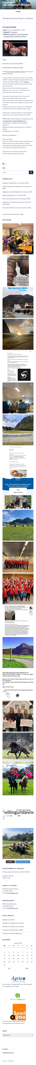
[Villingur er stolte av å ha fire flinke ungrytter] (18, 748)
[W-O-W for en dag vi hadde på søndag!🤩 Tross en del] (18, 238)
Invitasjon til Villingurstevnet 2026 (13, 930)
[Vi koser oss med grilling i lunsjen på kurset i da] (18, 843)
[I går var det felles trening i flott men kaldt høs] (18, 334)
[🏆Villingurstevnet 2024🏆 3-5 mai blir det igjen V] (18, 811)
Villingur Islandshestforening (17, 3)
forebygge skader (8, 36)
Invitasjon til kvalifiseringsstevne (12, 933)
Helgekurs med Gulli (8, 183)
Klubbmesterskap (8, 195)
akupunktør (12, 34)
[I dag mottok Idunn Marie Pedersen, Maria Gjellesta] (18, 716)
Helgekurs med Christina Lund (12, 202)
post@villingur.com (12, 893)
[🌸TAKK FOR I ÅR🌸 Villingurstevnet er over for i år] (18, 525)
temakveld (23, 36)
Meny (19, 11)
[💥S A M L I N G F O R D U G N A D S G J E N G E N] (18, 588)
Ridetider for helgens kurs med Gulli (13, 923)
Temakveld (14, 32)
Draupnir (26, 82)
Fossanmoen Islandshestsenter (15, 71)
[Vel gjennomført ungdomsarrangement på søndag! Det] (18, 397)
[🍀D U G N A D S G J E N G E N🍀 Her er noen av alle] (18, 557)
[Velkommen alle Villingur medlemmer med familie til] (18, 461)
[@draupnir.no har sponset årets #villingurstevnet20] (18, 620)
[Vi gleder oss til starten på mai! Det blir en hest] (18, 684)
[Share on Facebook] (3, 163)
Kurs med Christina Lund (10, 199)
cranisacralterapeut (22, 34)
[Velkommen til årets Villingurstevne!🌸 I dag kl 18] (18, 652)
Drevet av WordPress (8, 1061)
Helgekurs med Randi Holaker (11, 192)
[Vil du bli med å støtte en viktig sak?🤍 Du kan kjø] (18, 270)
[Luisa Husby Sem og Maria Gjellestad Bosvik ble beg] (18, 779)
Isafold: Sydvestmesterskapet (11, 186)
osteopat (17, 36)
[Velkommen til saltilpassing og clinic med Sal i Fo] (18, 366)
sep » (27, 968)
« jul (9, 968)
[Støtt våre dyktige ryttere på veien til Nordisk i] (18, 493)
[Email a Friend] (5, 163)
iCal (22, 214)
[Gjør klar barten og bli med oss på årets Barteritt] (18, 302)
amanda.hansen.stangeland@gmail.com (14, 121)
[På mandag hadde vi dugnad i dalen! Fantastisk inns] (18, 429)
